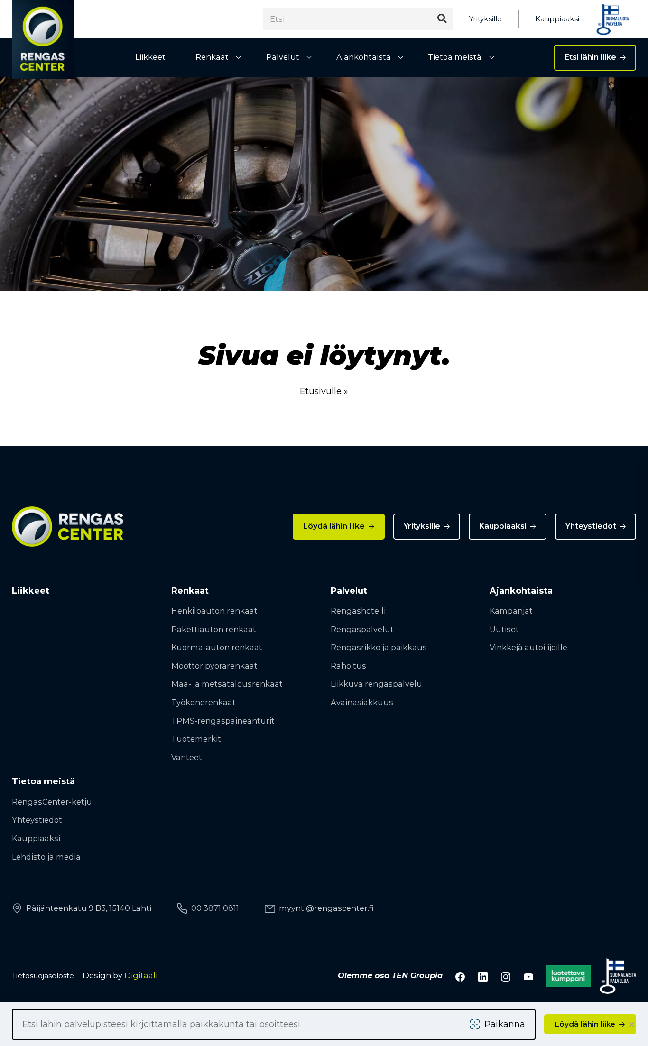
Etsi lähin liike (590, 57)
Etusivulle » (324, 391)
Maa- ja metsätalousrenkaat (227, 683)
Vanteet (186, 757)
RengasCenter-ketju (52, 802)
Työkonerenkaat (203, 702)
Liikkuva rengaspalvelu (376, 683)
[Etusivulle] (43, 39)
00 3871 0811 (215, 908)
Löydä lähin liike (334, 526)
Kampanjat (511, 610)
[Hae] (442, 18)
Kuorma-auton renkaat (216, 647)
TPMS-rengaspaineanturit (223, 720)
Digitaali (140, 975)
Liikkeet (150, 57)
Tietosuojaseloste (43, 975)
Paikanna (504, 1024)
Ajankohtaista (363, 57)
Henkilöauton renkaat (214, 610)
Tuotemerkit (196, 738)
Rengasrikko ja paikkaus (379, 647)
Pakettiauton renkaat (213, 629)
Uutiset (504, 629)
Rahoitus (348, 665)
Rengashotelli (358, 610)
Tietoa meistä (454, 57)
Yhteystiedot (590, 526)
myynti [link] (326, 908)
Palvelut (282, 57)
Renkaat (212, 57)
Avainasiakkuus (362, 702)
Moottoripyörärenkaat (214, 665)
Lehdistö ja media (46, 857)
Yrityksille (485, 18)
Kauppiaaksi (557, 18)
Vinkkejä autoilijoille (528, 647)
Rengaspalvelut (362, 629)
